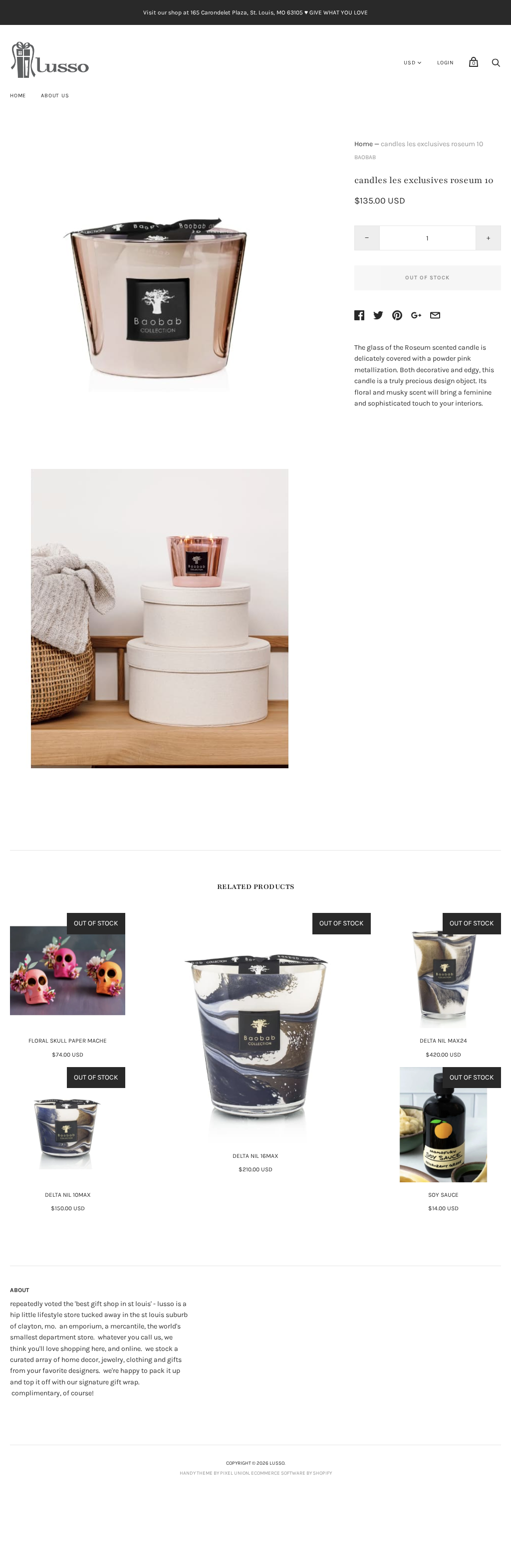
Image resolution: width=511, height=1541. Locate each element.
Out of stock (427, 277)
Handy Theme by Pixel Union (214, 1473)
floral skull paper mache (67, 1040)
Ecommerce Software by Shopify (291, 1473)
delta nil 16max (255, 1155)
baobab (365, 157)
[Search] (496, 65)
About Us (55, 95)
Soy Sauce (443, 1194)
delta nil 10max (68, 1194)
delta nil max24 (443, 1040)
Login (445, 62)
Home (18, 95)
